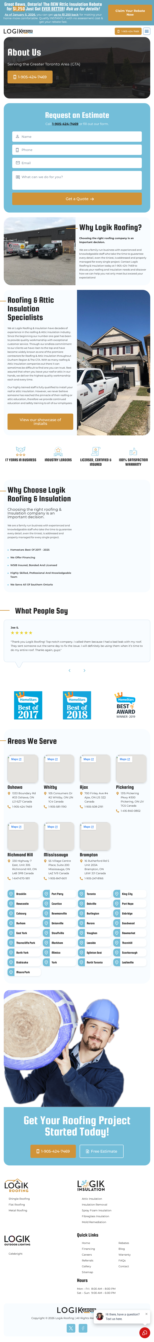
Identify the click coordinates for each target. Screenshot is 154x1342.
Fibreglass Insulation (95, 1216)
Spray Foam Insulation (96, 1210)
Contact (124, 1266)
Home (86, 1243)
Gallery (86, 1266)
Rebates (124, 1243)
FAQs (122, 1260)
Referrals (87, 1260)
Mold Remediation (94, 1222)
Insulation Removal (94, 1204)
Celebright (16, 1253)
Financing (88, 1249)
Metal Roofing (18, 1210)
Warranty (125, 1254)
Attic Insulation (92, 1198)
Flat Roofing (17, 1204)
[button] (146, 31)
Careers (87, 1254)
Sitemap (87, 1272)
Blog (122, 1249)
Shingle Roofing (19, 1198)
